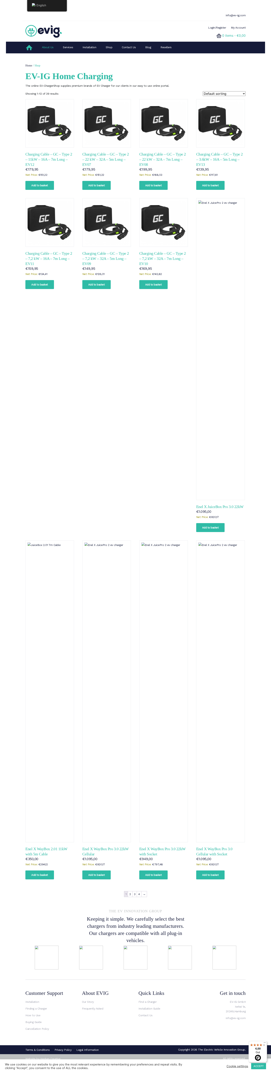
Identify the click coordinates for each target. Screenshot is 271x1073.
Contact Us (129, 47)
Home (28, 65)
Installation (89, 47)
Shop (109, 47)
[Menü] (264, 1043)
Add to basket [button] (39, 185)
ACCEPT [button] (259, 1066)
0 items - (234, 35)
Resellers (166, 47)
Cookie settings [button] (237, 1066)
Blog (148, 47)
